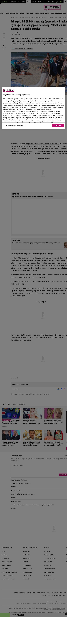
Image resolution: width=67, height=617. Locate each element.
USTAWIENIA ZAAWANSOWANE (14, 125)
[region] (33, 108)
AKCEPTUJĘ (58, 125)
